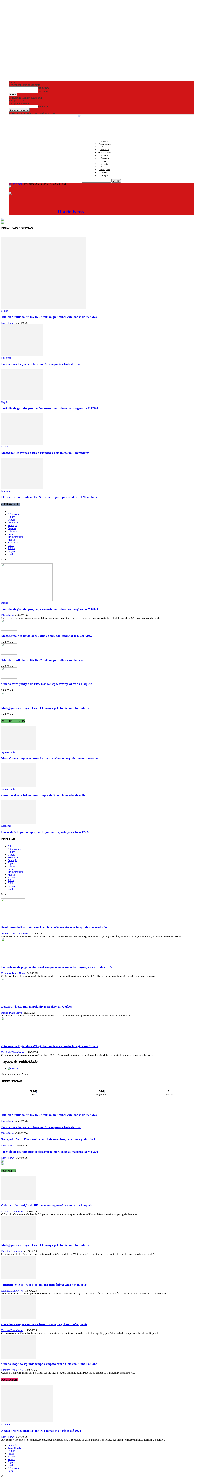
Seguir (101, 1089)
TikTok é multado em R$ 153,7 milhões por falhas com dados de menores (49, 317)
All (9, 846)
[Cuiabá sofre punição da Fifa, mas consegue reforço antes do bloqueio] (9, 677)
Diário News (15, 184)
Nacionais (104, 149)
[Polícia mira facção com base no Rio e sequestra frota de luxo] (22, 355)
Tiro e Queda (104, 169)
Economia (104, 141)
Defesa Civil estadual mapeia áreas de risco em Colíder (36, 1006)
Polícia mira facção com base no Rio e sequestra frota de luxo (41, 364)
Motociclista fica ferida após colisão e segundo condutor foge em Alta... (47, 635)
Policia (105, 147)
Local (10, 534)
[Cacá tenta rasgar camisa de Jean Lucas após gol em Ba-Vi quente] (18, 1318)
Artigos (105, 175)
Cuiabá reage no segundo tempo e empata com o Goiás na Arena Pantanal (49, 1364)
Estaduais (105, 158)
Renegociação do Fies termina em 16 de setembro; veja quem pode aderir (48, 1139)
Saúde (104, 172)
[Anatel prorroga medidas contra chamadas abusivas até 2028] (27, 1421)
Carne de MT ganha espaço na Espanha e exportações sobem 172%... (46, 832)
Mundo (105, 164)
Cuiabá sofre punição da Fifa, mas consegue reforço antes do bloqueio (46, 684)
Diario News (7, 323)
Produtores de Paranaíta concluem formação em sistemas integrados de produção (54, 927)
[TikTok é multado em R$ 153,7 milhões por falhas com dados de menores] (43, 307)
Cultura (105, 155)
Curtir (33, 1089)
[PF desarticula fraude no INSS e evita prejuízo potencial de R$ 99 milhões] (22, 488)
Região (4, 402)
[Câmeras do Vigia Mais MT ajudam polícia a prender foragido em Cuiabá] (13, 1040)
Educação (12, 525)
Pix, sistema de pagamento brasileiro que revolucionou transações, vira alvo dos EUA (56, 967)
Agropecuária (105, 144)
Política (104, 167)
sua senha (43, 91)
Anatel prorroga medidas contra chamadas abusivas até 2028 (41, 1430)
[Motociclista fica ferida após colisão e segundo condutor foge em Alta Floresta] (9, 629)
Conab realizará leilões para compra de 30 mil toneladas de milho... (45, 795)
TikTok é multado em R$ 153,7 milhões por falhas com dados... (42, 660)
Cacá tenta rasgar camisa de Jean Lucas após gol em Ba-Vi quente (44, 1324)
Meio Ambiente (104, 152)
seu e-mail (43, 106)
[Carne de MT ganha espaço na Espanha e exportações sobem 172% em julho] (18, 823)
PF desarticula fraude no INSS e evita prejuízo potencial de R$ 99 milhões (49, 497)
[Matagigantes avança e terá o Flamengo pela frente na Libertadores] (22, 443)
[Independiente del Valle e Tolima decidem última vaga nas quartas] (18, 1278)
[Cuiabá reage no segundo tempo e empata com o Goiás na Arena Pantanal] (18, 1357)
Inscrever (169, 1089)
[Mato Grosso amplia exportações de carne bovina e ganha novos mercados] (18, 749)
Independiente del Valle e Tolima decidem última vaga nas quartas (44, 1284)
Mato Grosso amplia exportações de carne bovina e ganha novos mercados (49, 758)
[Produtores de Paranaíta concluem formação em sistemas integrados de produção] (13, 921)
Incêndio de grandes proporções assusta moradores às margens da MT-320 (49, 408)
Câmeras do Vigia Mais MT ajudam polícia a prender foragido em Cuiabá (49, 1046)
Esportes (104, 161)
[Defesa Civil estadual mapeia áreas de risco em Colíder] (13, 1000)
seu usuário (43, 88)
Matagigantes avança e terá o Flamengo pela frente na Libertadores (45, 452)
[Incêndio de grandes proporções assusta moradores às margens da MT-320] (22, 399)
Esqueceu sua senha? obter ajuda (25, 97)
